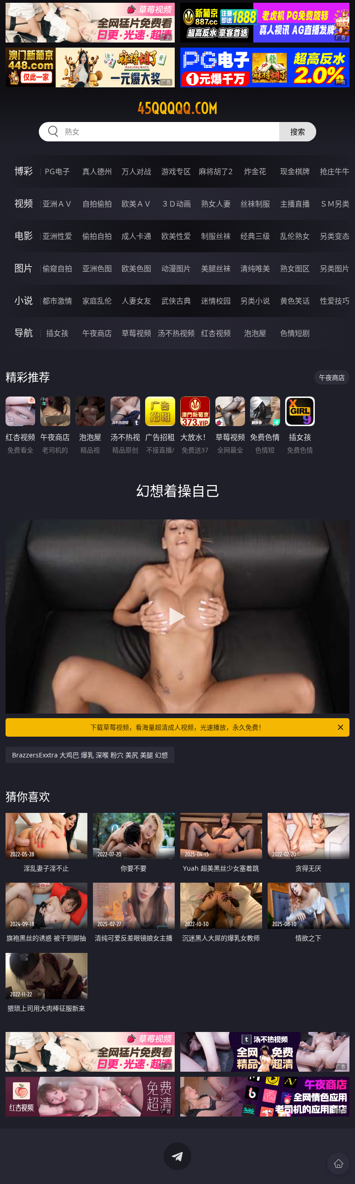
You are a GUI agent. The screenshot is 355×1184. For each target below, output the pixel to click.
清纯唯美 (255, 268)
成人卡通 (136, 236)
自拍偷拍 (97, 204)
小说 (23, 300)
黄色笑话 (295, 301)
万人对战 (136, 171)
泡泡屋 (255, 333)
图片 (23, 268)
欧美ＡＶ (136, 204)
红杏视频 (216, 333)
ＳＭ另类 (334, 204)
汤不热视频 (176, 333)
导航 (23, 333)
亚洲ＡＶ (57, 204)
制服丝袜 (216, 236)
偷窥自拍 (57, 268)
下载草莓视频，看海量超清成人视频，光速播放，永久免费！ (177, 727)
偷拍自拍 (97, 236)
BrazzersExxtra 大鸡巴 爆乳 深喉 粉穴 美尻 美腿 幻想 (90, 755)
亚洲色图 (97, 268)
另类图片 (334, 268)
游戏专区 (176, 171)
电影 (23, 236)
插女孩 (57, 333)
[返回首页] (338, 1164)
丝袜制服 (255, 204)
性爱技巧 (334, 301)
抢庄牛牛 (334, 171)
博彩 (23, 171)
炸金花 (255, 171)
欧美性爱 (176, 236)
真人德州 (97, 171)
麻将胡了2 (216, 171)
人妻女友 (136, 301)
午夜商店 (97, 333)
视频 (23, 203)
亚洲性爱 (57, 236)
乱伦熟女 (295, 236)
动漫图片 (176, 268)
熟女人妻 (216, 204)
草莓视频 (136, 333)
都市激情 (57, 301)
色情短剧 (295, 333)
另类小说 (255, 301)
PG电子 (57, 171)
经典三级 (255, 236)
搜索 (297, 132)
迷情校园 (216, 301)
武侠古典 (176, 301)
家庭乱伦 (97, 301)
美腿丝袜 (216, 268)
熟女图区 (295, 268)
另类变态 (334, 236)
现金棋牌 (295, 171)
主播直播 (295, 204)
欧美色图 (136, 268)
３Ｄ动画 (176, 204)
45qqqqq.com (177, 108)
